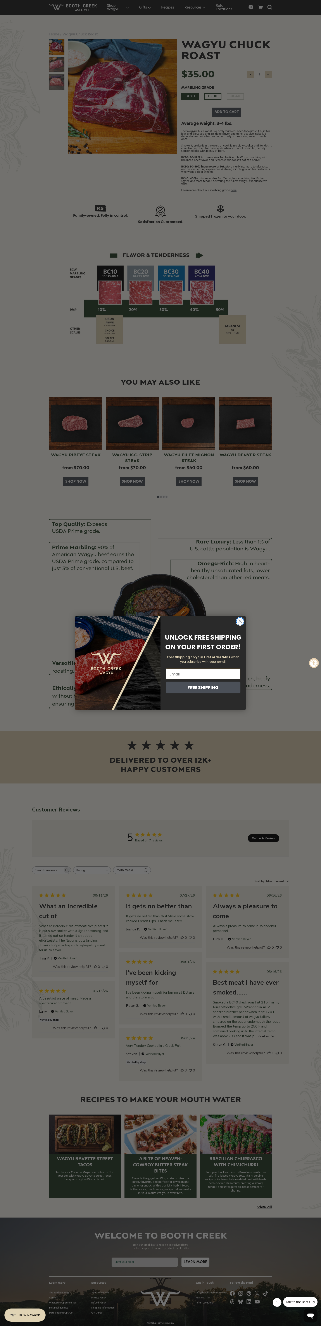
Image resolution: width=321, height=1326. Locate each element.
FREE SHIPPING (203, 687)
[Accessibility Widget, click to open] (314, 663)
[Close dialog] (240, 621)
